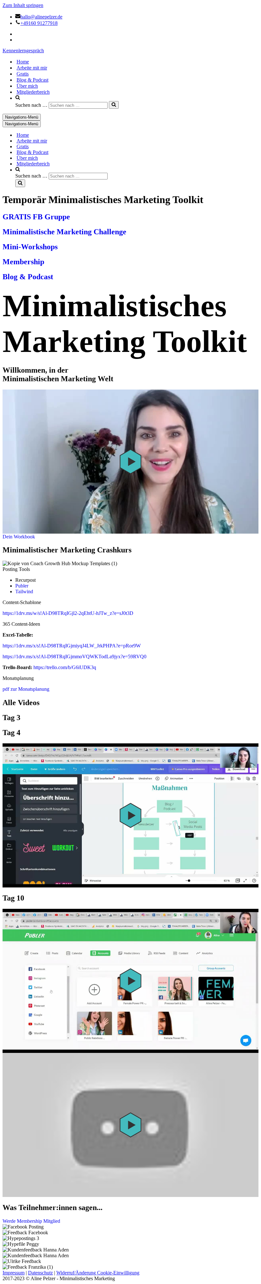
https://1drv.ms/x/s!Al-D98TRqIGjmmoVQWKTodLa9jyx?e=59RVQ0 (74, 656)
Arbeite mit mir (32, 67)
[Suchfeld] (114, 105)
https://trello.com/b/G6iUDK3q (64, 667)
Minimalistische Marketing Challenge (64, 232)
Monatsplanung (18, 678)
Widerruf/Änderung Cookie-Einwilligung (97, 1272)
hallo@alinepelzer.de (41, 16)
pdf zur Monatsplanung (26, 689)
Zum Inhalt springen (23, 5)
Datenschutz (40, 1272)
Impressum (14, 1272)
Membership (23, 262)
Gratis (23, 74)
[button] (130, 461)
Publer (21, 585)
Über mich (27, 86)
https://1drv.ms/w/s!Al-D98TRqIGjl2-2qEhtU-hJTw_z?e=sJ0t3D (68, 613)
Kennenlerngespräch (23, 50)
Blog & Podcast (32, 80)
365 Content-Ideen (21, 624)
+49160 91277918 (39, 23)
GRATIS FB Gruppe (36, 217)
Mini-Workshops (30, 247)
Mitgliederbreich (33, 92)
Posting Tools (16, 569)
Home (23, 61)
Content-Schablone (22, 602)
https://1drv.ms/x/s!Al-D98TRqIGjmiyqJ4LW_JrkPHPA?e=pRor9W (72, 645)
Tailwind (24, 591)
